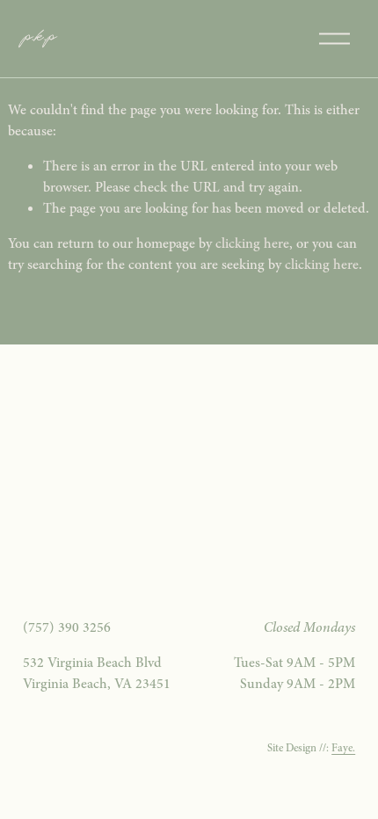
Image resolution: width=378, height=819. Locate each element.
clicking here (252, 243)
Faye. (343, 748)
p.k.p (39, 38)
